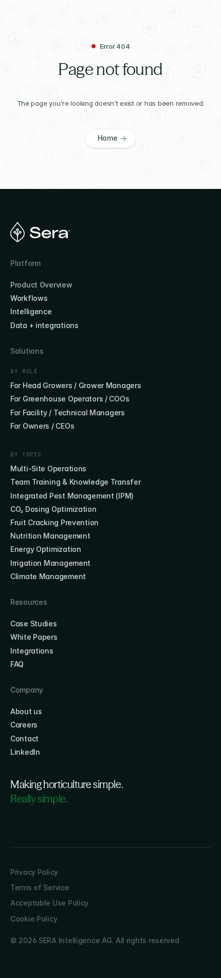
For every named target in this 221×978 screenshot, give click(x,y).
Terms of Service (39, 887)
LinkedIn (25, 751)
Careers (24, 724)
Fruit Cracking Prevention (54, 522)
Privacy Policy (34, 872)
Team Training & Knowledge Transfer (75, 481)
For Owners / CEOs (42, 425)
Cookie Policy (33, 918)
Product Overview (41, 284)
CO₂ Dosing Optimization (53, 509)
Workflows (28, 298)
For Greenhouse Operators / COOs (69, 398)
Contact (24, 738)
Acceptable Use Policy (49, 902)
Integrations (31, 650)
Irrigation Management (50, 563)
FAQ (17, 664)
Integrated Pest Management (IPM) (72, 495)
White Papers (34, 636)
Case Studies (33, 623)
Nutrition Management (50, 535)
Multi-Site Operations (48, 468)
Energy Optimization (45, 549)
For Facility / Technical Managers (67, 412)
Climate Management (48, 576)
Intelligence (31, 311)
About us (26, 711)
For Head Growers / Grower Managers (75, 385)
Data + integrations (44, 325)
